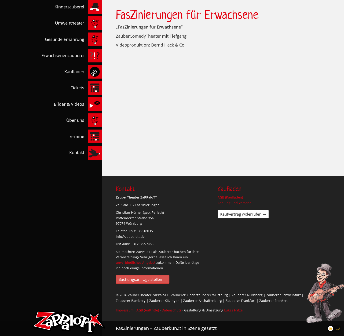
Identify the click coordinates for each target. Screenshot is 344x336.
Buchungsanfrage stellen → (142, 279)
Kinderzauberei (69, 7)
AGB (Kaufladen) (230, 197)
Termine (76, 136)
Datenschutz (171, 310)
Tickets (77, 87)
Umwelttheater (69, 23)
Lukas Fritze (233, 310)
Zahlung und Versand (235, 203)
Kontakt (76, 152)
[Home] (68, 322)
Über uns (75, 120)
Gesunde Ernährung (64, 39)
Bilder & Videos (69, 104)
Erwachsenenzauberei (62, 55)
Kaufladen (74, 71)
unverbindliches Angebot (135, 262)
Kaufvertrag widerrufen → (243, 214)
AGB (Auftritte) (147, 310)
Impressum (125, 310)
